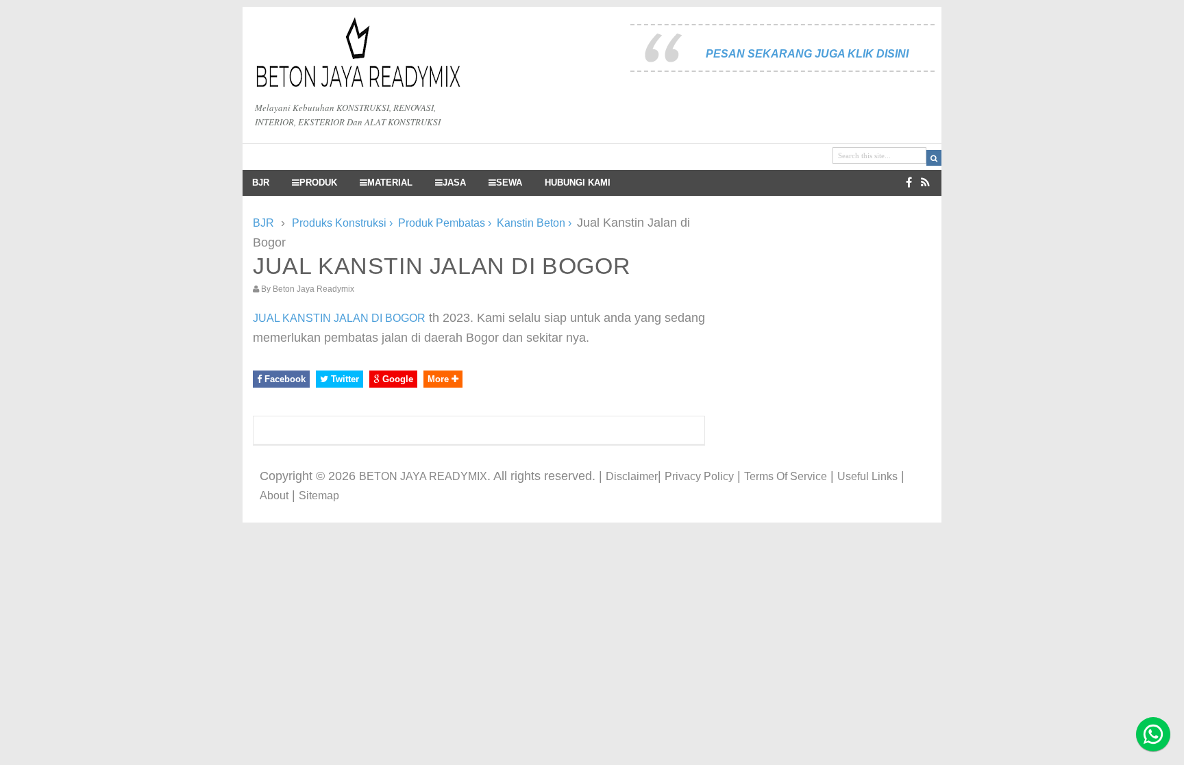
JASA (454, 183)
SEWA (509, 183)
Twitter (343, 379)
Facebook (284, 379)
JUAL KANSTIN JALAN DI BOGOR (339, 318)
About (274, 495)
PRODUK (318, 183)
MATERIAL (389, 183)
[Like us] (909, 182)
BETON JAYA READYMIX (423, 476)
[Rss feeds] (925, 182)
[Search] (933, 158)
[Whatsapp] (1153, 734)
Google (396, 379)
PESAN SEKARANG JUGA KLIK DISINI (807, 54)
